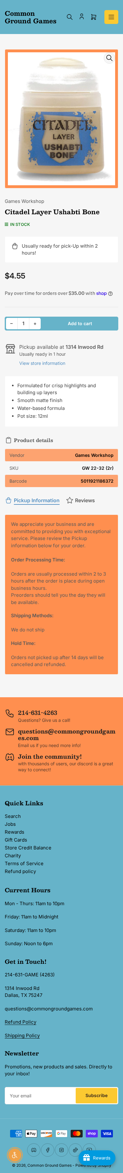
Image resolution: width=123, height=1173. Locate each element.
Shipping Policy (22, 1035)
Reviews (85, 500)
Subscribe (96, 1095)
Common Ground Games (49, 1165)
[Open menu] (111, 17)
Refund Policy (20, 1022)
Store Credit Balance (28, 848)
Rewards (14, 832)
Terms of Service (24, 863)
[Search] (70, 17)
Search (13, 816)
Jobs (10, 824)
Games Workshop (24, 201)
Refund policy (20, 871)
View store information (42, 363)
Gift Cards (16, 840)
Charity (13, 856)
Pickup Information (37, 500)
